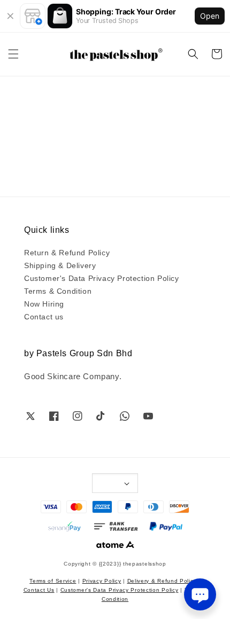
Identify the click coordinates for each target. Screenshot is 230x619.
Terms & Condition (57, 290)
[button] (13, 54)
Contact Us (39, 589)
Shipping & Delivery (60, 265)
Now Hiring (44, 303)
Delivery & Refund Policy (162, 580)
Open (209, 15)
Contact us (44, 316)
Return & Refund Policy (67, 252)
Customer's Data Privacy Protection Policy (101, 277)
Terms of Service (52, 580)
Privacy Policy (101, 580)
